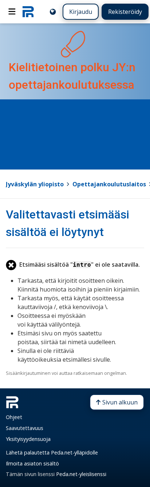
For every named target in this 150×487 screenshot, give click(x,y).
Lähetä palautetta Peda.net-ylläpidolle (52, 452)
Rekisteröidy (125, 12)
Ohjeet (14, 417)
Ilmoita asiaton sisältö (32, 463)
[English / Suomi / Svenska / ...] (53, 12)
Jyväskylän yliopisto (35, 184)
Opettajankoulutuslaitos (109, 184)
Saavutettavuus (24, 428)
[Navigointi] (12, 11)
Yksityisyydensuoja (28, 438)
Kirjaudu (80, 12)
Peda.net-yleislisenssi (81, 474)
